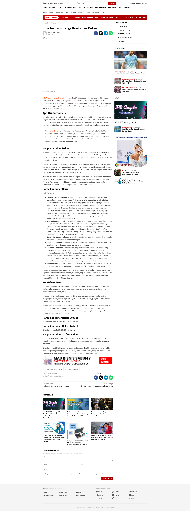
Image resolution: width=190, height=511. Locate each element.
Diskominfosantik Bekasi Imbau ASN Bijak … (134, 82)
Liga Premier (122, 26)
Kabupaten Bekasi (124, 34)
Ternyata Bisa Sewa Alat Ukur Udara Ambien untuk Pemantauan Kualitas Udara (77, 443)
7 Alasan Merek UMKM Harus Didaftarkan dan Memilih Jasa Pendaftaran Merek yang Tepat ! (53, 438)
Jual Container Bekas (71, 369)
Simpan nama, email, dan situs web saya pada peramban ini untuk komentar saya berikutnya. (75, 474)
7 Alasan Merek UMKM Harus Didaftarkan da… (132, 182)
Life (128, 170)
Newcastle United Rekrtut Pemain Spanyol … (130, 74)
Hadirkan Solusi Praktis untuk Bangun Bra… (133, 130)
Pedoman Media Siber (83, 495)
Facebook (101, 492)
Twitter (117, 492)
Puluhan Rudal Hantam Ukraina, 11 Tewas (56, 385)
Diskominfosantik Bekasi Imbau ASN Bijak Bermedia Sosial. (84, 17)
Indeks (45, 492)
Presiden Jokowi (124, 30)
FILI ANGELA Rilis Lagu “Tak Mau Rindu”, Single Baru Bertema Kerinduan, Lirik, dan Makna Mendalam (53, 415)
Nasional (117, 71)
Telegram (117, 498)
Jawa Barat (125, 79)
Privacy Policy (48, 495)
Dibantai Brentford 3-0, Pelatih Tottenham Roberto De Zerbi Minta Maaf (139, 17)
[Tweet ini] (101, 33)
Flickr (132, 495)
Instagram (101, 495)
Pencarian (112, 3)
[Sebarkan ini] (96, 33)
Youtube (117, 495)
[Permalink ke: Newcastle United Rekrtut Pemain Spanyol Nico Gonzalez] (130, 60)
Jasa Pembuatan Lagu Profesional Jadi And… (130, 173)
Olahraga (124, 71)
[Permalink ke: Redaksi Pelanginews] (45, 33)
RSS (132, 498)
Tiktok (100, 498)
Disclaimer (63, 495)
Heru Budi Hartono (125, 38)
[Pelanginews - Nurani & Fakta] (53, 3)
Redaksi (79, 492)
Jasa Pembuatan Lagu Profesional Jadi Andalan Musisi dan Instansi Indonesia (101, 414)
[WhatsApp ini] (111, 33)
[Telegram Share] (106, 33)
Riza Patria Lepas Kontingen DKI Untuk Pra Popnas (96, 385)
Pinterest (134, 492)
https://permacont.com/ (55, 376)
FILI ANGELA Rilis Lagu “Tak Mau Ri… (128, 123)
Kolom (117, 98)
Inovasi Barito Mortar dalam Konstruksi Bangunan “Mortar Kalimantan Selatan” (102, 437)
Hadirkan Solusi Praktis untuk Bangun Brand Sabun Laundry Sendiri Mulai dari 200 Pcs (77, 414)
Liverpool (121, 41)
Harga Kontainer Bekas (54, 369)
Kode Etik (63, 492)
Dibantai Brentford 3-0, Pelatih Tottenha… (134, 91)
